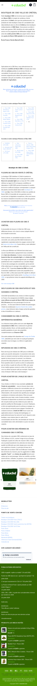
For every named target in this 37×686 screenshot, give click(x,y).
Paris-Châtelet (5, 531)
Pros (30, 673)
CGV (3, 673)
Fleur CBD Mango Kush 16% (18, 115)
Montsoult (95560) (6, 537)
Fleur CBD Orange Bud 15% (6, 127)
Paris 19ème (5, 535)
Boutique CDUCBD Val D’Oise (10, 526)
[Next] (36, 480)
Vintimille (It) (5, 542)
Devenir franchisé (15, 675)
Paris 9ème (4, 533)
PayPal (32, 675)
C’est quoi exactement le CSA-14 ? (12, 581)
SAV (14, 673)
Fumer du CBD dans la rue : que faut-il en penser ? (16, 576)
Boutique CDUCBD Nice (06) (10, 522)
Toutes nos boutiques (7, 517)
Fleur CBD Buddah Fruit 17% (30, 117)
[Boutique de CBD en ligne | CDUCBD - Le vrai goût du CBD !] (18, 5)
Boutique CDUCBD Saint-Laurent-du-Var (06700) (16, 524)
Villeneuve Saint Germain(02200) (11, 539)
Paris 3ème (4, 528)
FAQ (34, 673)
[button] (2, 5)
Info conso (19, 673)
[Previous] (1, 480)
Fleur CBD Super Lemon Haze (19, 109)
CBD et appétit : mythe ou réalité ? (11, 572)
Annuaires (26, 675)
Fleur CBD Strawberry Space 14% (6, 109)
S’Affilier (6, 675)
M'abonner (4, 506)
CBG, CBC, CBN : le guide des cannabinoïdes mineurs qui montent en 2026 (18, 594)
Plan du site (5, 508)
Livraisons (8, 673)
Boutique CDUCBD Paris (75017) (11, 519)
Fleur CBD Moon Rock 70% (18, 156)
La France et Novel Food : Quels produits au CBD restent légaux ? (16, 586)
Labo (25, 673)
